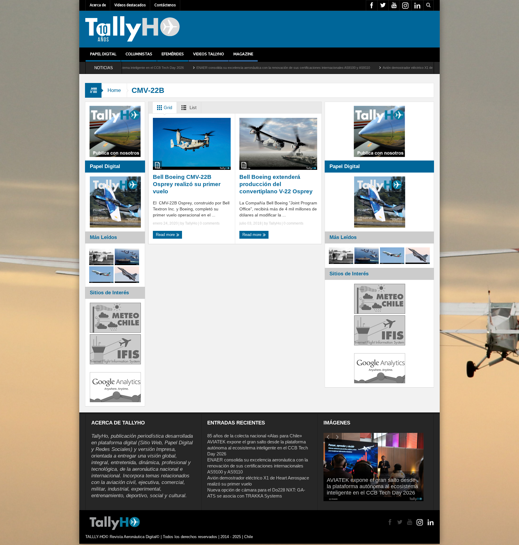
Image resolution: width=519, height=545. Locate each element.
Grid (167, 107)
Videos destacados (130, 5)
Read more (166, 234)
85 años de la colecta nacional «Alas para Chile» (254, 435)
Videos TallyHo (208, 54)
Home (114, 90)
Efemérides (173, 54)
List (192, 107)
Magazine (243, 54)
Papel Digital (103, 54)
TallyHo (191, 223)
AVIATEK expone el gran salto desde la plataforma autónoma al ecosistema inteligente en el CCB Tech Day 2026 (257, 447)
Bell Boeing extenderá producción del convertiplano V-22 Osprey (276, 184)
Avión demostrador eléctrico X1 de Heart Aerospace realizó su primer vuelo (391, 67)
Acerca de (98, 5)
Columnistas (139, 54)
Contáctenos (165, 5)
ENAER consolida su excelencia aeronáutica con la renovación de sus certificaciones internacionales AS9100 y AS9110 (237, 67)
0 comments (209, 223)
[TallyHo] (132, 29)
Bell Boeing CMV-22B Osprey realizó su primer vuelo (186, 184)
